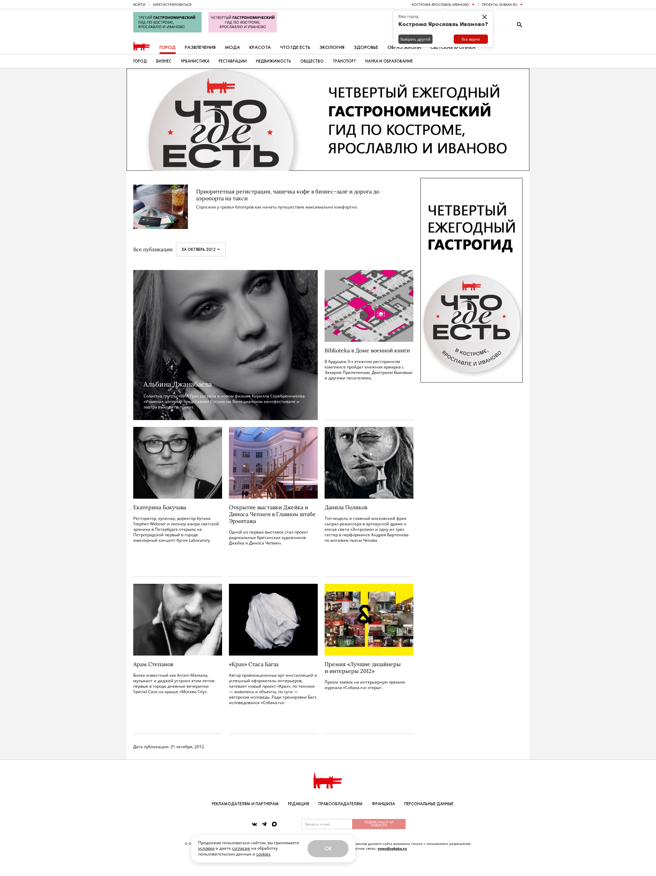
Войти (139, 4)
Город (168, 47)
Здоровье (366, 47)
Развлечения (200, 47)
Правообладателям (340, 803)
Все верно (471, 39)
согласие (241, 848)
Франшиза (383, 803)
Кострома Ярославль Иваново (440, 4)
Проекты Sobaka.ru (499, 4)
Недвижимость (273, 61)
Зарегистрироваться (172, 4)
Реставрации (233, 61)
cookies (263, 854)
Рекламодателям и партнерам (245, 803)
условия (206, 848)
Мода (232, 47)
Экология (331, 47)
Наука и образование (389, 61)
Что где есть (295, 47)
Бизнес (164, 61)
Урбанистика (195, 61)
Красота (260, 47)
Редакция (298, 803)
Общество (312, 61)
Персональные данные (428, 803)
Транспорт (344, 61)
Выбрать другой (415, 39)
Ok (328, 848)
